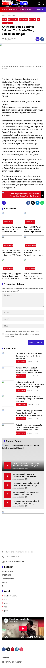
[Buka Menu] (38, 3)
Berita (4, 19)
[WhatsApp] (42, 203)
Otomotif (32, 19)
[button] (42, 3)
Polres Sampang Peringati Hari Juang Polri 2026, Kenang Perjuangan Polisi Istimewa (26, 502)
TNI (38, 19)
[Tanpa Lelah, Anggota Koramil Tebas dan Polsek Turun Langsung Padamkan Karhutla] (12, 265)
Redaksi (5, 658)
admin (4, 38)
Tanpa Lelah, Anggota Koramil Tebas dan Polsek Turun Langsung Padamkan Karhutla (12, 276)
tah (5, 599)
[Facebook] (28, 203)
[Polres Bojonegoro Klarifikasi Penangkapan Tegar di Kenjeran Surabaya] (34, 241)
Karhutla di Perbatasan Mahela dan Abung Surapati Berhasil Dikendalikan (12, 229)
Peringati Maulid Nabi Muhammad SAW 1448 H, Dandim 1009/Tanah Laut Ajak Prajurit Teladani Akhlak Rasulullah (11, 252)
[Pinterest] (12, 649)
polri (6, 610)
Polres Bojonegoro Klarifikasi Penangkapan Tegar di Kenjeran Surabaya (34, 252)
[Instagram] (21, 649)
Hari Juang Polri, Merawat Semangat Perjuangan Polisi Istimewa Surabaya (24, 475)
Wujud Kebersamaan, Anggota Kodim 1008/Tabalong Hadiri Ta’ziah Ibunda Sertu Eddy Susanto (33, 276)
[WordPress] (17, 649)
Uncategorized (7, 23)
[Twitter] (33, 203)
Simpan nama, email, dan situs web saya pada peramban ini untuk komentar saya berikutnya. (22, 334)
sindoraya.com (10, 596)
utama (7, 603)
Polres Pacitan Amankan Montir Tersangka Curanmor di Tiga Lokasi (26, 484)
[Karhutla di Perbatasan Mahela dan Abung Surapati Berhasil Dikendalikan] (12, 218)
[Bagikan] (42, 39)
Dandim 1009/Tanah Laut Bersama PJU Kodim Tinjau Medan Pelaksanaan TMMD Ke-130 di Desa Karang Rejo (33, 229)
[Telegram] (38, 203)
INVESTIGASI (23, 19)
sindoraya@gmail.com (15, 561)
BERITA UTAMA (12, 19)
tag (5, 607)
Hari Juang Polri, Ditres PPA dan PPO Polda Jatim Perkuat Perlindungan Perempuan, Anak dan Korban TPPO (26, 493)
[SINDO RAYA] (15, 3)
